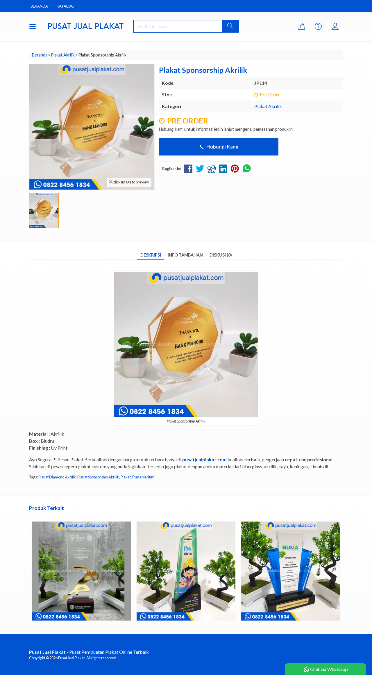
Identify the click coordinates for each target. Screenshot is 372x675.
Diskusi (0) (221, 254)
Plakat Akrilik (268, 106)
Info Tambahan (185, 254)
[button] (230, 26)
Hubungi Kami (221, 147)
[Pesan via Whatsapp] (301, 26)
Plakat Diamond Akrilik (57, 477)
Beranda (39, 6)
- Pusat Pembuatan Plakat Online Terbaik (89, 652)
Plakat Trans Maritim (137, 477)
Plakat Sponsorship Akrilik (98, 477)
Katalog (65, 6)
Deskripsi (150, 254)
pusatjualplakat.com (204, 459)
